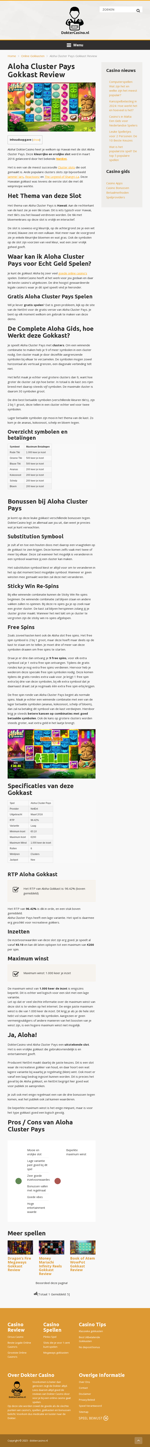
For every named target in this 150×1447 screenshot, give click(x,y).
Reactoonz (32, 177)
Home (12, 56)
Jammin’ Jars (16, 177)
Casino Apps (114, 183)
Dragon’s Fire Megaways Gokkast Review (19, 1264)
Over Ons (84, 1382)
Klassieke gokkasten (91, 1331)
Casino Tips (92, 1324)
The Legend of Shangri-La (62, 177)
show (36, 139)
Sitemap (83, 1412)
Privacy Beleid (87, 1400)
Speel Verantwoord (90, 1406)
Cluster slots (66, 167)
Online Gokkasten (33, 56)
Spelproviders (115, 197)
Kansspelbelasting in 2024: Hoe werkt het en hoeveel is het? (123, 105)
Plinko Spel (49, 1337)
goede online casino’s (72, 273)
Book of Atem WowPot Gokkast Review (82, 1264)
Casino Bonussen (117, 188)
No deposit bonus (89, 1347)
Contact (83, 1388)
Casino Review (16, 1327)
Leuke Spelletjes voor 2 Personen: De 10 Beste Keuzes (123, 136)
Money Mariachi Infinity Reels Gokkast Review (50, 1266)
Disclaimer (85, 1394)
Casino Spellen (52, 1327)
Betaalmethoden (117, 192)
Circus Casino (15, 1337)
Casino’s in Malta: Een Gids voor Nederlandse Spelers (123, 121)
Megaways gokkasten (56, 1352)
